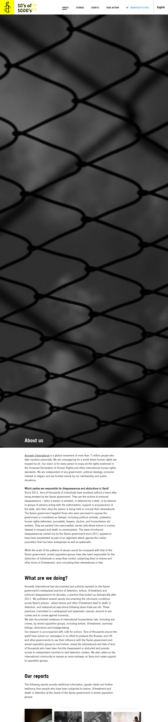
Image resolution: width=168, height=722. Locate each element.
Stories (80, 7)
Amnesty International (37, 455)
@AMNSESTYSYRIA (139, 7)
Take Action (112, 7)
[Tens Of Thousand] (7, 13)
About (65, 7)
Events (95, 7)
